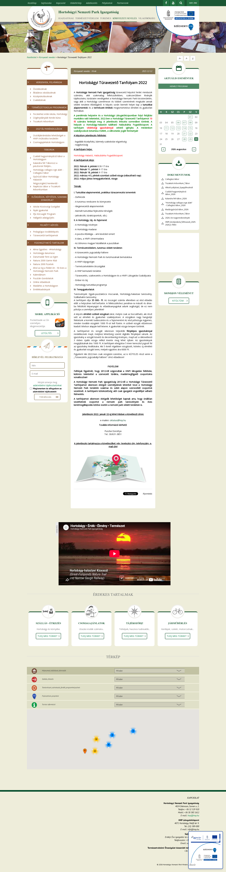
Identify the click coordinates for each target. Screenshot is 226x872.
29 (190, 139)
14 (184, 128)
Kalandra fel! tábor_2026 (176, 198)
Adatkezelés (91, 3)
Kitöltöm (178, 300)
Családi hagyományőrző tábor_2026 (175, 193)
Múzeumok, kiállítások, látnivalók (54, 670)
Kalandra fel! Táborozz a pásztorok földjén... (45, 165)
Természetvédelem (87, 18)
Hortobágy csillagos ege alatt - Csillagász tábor (48, 171)
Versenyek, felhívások (49, 82)
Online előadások (41, 282)
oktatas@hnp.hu (118, 420)
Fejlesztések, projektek (50, 696)
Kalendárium (39, 274)
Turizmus (105, 18)
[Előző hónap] (163, 149)
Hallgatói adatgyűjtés (43, 217)
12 (172, 128)
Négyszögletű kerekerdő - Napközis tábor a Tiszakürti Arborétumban (46, 186)
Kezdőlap (32, 3)
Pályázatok (107, 3)
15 (190, 128)
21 (184, 133)
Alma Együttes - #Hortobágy (47, 249)
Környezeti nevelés (125, 18)
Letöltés (46, 333)
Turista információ (48, 704)
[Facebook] (166, 3)
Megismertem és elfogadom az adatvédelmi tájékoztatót (47, 390)
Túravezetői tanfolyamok (45, 235)
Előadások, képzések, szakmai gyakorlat (49, 198)
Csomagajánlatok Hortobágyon (48, 142)
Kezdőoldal (32, 57)
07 (184, 122)
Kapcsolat (60, 3)
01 (190, 116)
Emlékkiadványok (41, 289)
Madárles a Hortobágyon (45, 285)
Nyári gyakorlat (40, 210)
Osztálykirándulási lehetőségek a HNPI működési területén (49, 137)
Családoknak (39, 100)
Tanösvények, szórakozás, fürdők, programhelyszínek (61, 687)
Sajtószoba (46, 3)
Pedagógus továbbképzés (46, 231)
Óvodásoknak (40, 88)
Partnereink (122, 3)
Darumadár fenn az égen (45, 256)
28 (184, 139)
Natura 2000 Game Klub (45, 260)
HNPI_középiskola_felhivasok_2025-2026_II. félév (180, 223)
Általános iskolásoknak (44, 92)
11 (166, 128)
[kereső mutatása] (181, 3)
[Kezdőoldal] (41, 19)
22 (190, 133)
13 (178, 128)
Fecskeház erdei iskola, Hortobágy (50, 114)
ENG (195, 3)
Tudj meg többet (47, 636)
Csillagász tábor (172, 179)
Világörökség (146, 18)
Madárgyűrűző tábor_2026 (176, 209)
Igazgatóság (66, 18)
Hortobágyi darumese (44, 253)
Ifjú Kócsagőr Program (44, 213)
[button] (85, 751)
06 (178, 122)
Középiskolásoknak (42, 96)
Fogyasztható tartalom (49, 242)
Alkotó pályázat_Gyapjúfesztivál (179, 187)
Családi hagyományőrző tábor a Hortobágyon (49, 158)
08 (190, 122)
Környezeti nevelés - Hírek (85, 71)
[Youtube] (173, 3)
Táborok (49, 149)
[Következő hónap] (194, 149)
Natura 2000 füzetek (43, 264)
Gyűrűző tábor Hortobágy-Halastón (46, 178)
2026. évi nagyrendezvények (177, 217)
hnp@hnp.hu (193, 815)
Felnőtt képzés (49, 225)
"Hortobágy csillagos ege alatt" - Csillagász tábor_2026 (178, 204)
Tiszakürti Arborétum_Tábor (177, 183)
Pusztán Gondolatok (43, 278)
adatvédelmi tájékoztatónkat (47, 385)
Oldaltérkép (75, 3)
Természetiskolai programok (49, 107)
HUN (190, 3)
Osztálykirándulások (49, 128)
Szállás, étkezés (48, 679)
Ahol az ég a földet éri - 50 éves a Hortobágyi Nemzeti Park (49, 269)
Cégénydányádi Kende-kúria (47, 117)
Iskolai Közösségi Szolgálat (46, 206)
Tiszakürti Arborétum (43, 121)
